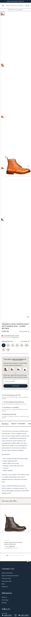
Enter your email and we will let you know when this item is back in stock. (15, 376)
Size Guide (24, 341)
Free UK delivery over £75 (15, 1)
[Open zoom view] (28, 317)
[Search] (26, 5)
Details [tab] (5, 424)
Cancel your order (7, 581)
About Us (4, 597)
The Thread (5, 600)
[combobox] (26, 5)
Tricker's (5, 322)
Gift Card (4, 603)
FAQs (3, 584)
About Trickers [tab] (18, 424)
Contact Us (5, 586)
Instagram (4, 613)
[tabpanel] (15, 462)
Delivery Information (7, 573)
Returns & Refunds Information (10, 576)
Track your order (6, 578)
